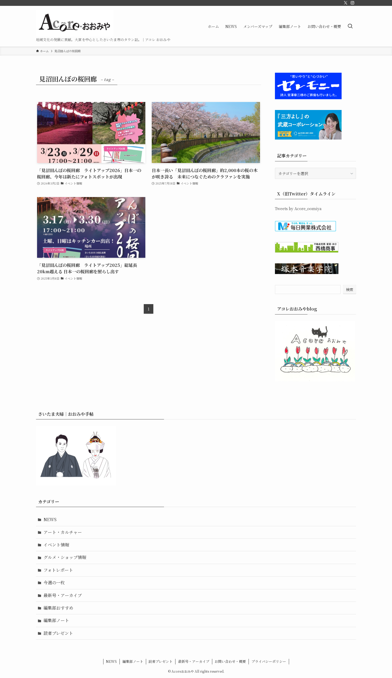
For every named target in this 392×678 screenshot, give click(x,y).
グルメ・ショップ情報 (64, 557)
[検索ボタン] (350, 26)
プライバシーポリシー (268, 661)
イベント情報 (56, 545)
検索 (349, 289)
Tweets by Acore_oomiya (298, 208)
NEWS (50, 519)
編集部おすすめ (58, 608)
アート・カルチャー (62, 532)
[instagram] (352, 3)
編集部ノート (56, 620)
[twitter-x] (345, 3)
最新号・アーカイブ (62, 595)
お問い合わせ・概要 (230, 661)
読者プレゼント (58, 633)
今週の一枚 (54, 582)
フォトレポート (58, 570)
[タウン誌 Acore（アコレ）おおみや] (74, 23)
